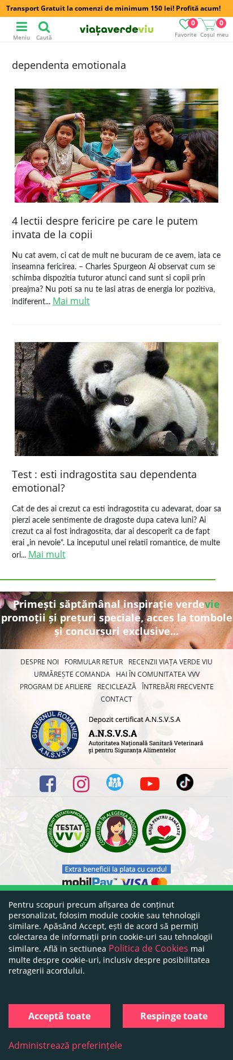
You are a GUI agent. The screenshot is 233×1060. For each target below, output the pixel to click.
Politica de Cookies (148, 948)
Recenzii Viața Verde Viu (170, 662)
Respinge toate (174, 1016)
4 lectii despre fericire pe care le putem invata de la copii (105, 227)
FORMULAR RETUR (93, 662)
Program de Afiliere (56, 686)
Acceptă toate (59, 1016)
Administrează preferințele (65, 1045)
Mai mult (71, 301)
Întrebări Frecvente (178, 686)
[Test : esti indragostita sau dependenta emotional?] (116, 400)
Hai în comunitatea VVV (158, 674)
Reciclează (116, 686)
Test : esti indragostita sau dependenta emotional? (104, 480)
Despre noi (39, 662)
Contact (116, 699)
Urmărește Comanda (72, 674)
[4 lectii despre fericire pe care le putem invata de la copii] (116, 147)
